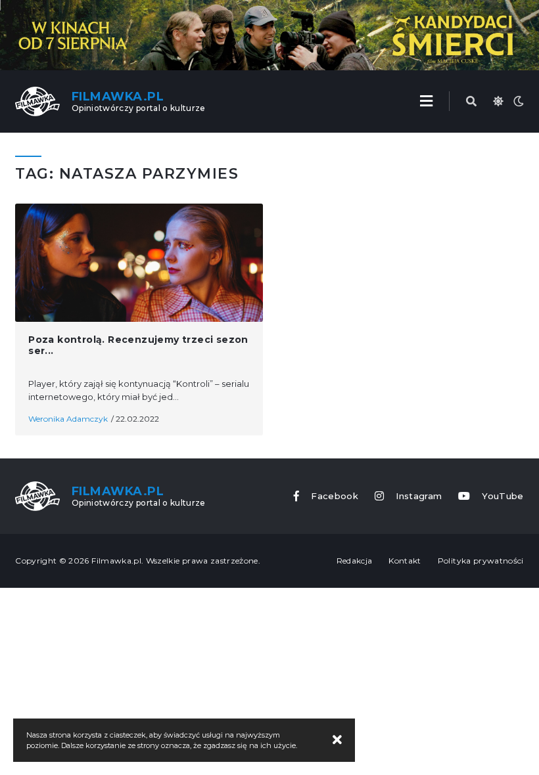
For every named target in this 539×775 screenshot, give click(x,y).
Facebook (334, 496)
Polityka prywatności (481, 560)
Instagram (419, 496)
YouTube (502, 496)
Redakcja (355, 560)
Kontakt (404, 560)
